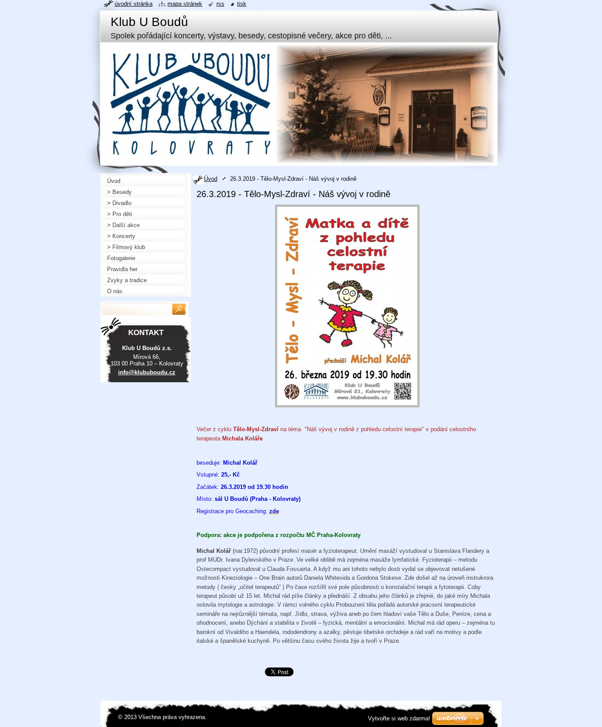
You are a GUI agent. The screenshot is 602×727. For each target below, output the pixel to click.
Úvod (210, 178)
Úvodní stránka (133, 3)
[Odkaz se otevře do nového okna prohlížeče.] (347, 407)
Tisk (241, 3)
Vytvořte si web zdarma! (399, 718)
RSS (220, 3)
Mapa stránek (184, 3)
